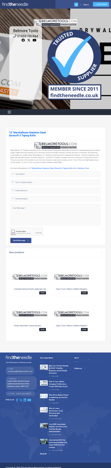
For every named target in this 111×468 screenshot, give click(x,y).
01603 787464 (27, 36)
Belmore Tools (25, 31)
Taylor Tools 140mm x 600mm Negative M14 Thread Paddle (79, 289)
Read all (43, 454)
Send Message (19, 240)
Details (43, 293)
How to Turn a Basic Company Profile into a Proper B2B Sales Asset (58, 384)
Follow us (78, 368)
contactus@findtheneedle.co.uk (20, 371)
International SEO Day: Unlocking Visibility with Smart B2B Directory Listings (58, 443)
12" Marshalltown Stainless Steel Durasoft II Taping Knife (51, 168)
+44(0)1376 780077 (23, 394)
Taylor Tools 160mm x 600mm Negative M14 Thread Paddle (79, 326)
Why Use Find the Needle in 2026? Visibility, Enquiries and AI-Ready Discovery (58, 369)
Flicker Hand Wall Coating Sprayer (27, 326)
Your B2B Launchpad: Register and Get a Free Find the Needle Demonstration (58, 428)
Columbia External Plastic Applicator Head (30, 289)
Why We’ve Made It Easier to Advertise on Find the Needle (59, 397)
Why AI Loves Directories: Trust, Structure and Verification (56, 412)
